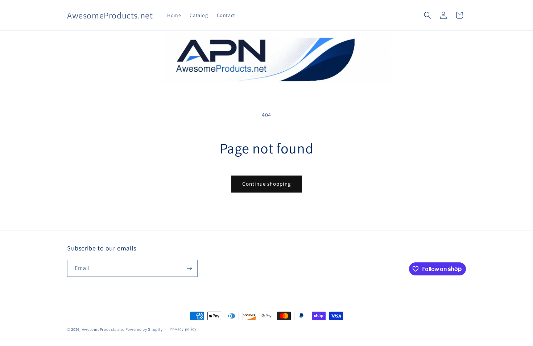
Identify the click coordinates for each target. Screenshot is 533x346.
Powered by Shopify (144, 329)
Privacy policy (183, 329)
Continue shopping (266, 183)
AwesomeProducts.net (103, 329)
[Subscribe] (189, 268)
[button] (427, 15)
